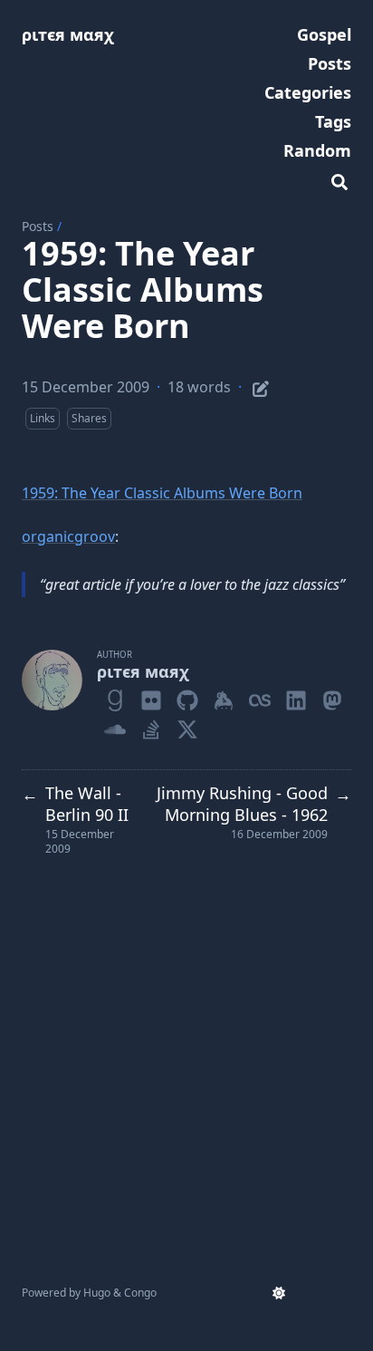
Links (42, 418)
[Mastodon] (332, 696)
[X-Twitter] (187, 725)
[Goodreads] (115, 696)
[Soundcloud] (115, 725)
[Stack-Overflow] (151, 725)
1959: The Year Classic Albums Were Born (162, 493)
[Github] (187, 696)
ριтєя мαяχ (68, 34)
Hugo (96, 1292)
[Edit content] (261, 386)
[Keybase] (224, 696)
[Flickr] (151, 696)
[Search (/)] (339, 179)
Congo (140, 1292)
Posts (37, 226)
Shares (89, 418)
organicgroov (68, 536)
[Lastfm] (260, 696)
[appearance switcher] (279, 1293)
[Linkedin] (296, 696)
